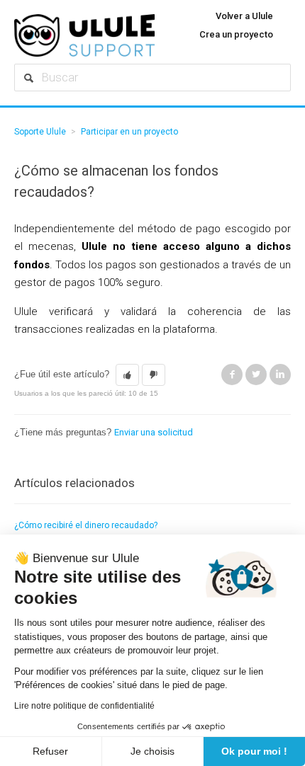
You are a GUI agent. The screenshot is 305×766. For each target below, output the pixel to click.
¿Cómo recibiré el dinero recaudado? (85, 525)
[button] (127, 375)
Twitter (256, 374)
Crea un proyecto (236, 34)
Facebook (232, 374)
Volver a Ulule (244, 16)
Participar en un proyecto (129, 132)
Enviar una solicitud (153, 432)
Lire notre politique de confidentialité (84, 706)
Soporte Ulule (40, 132)
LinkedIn (280, 374)
